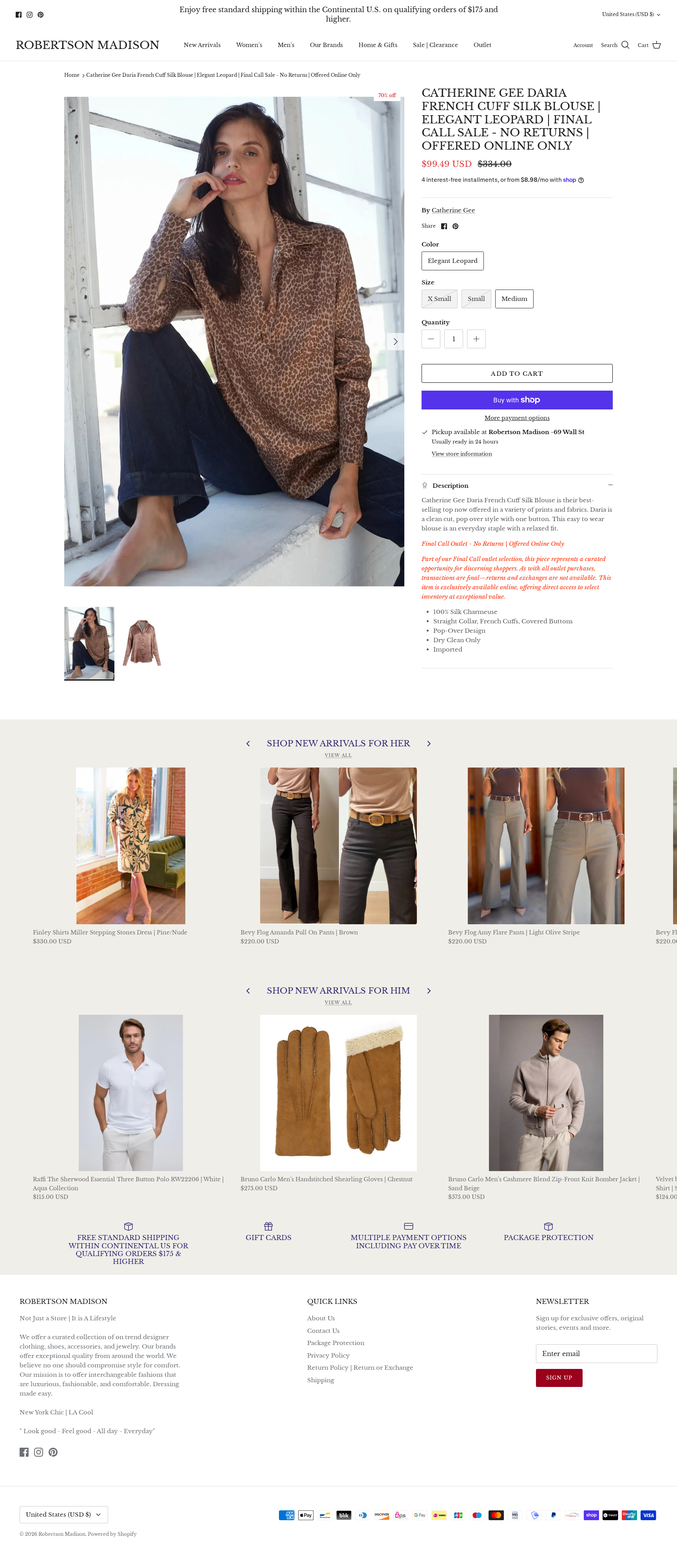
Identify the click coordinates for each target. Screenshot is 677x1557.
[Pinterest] (350, 824)
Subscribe (338, 800)
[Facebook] (327, 824)
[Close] (415, 708)
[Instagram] (339, 824)
